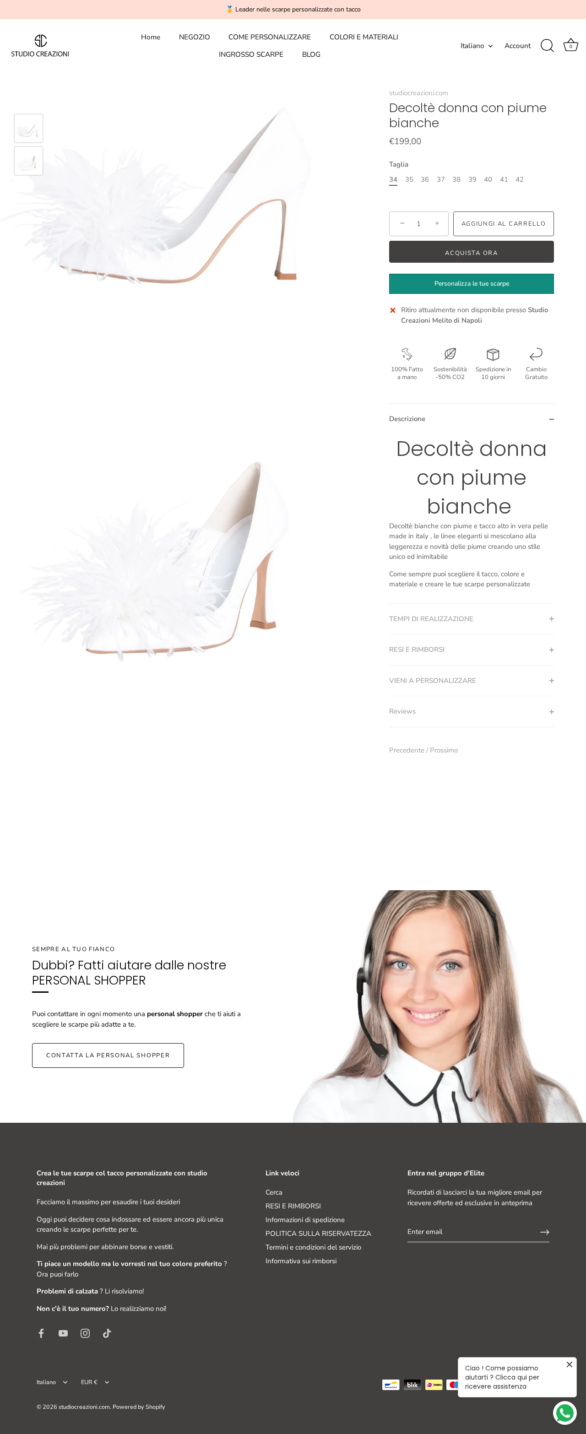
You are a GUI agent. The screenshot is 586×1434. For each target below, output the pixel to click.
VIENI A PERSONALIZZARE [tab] (432, 680)
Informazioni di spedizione (305, 1219)
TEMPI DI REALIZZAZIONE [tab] (431, 618)
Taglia (398, 164)
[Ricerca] (547, 46)
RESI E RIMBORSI (293, 1206)
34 (393, 179)
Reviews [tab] (402, 711)
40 (488, 179)
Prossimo (444, 750)
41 (504, 179)
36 (425, 179)
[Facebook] (41, 1332)
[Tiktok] (107, 1332)
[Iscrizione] (544, 1232)
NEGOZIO (194, 37)
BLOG (311, 54)
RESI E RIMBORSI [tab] (417, 649)
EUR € (89, 1382)
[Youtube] (63, 1332)
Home (150, 37)
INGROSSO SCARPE (251, 54)
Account (518, 45)
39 (472, 179)
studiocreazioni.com (418, 92)
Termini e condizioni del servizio (313, 1247)
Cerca (274, 1192)
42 (519, 179)
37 (441, 179)
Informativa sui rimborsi (301, 1261)
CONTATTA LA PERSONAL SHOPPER (108, 1055)
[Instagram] (85, 1332)
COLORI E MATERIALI (364, 37)
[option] (28, 130)
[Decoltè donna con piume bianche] (28, 128)
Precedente (407, 750)
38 (456, 179)
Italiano (472, 46)
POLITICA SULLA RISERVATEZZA (318, 1233)
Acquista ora (471, 253)
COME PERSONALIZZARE (269, 37)
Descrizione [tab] (407, 418)
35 (409, 179)
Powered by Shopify (139, 1407)
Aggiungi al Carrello (503, 224)
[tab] (471, 518)
